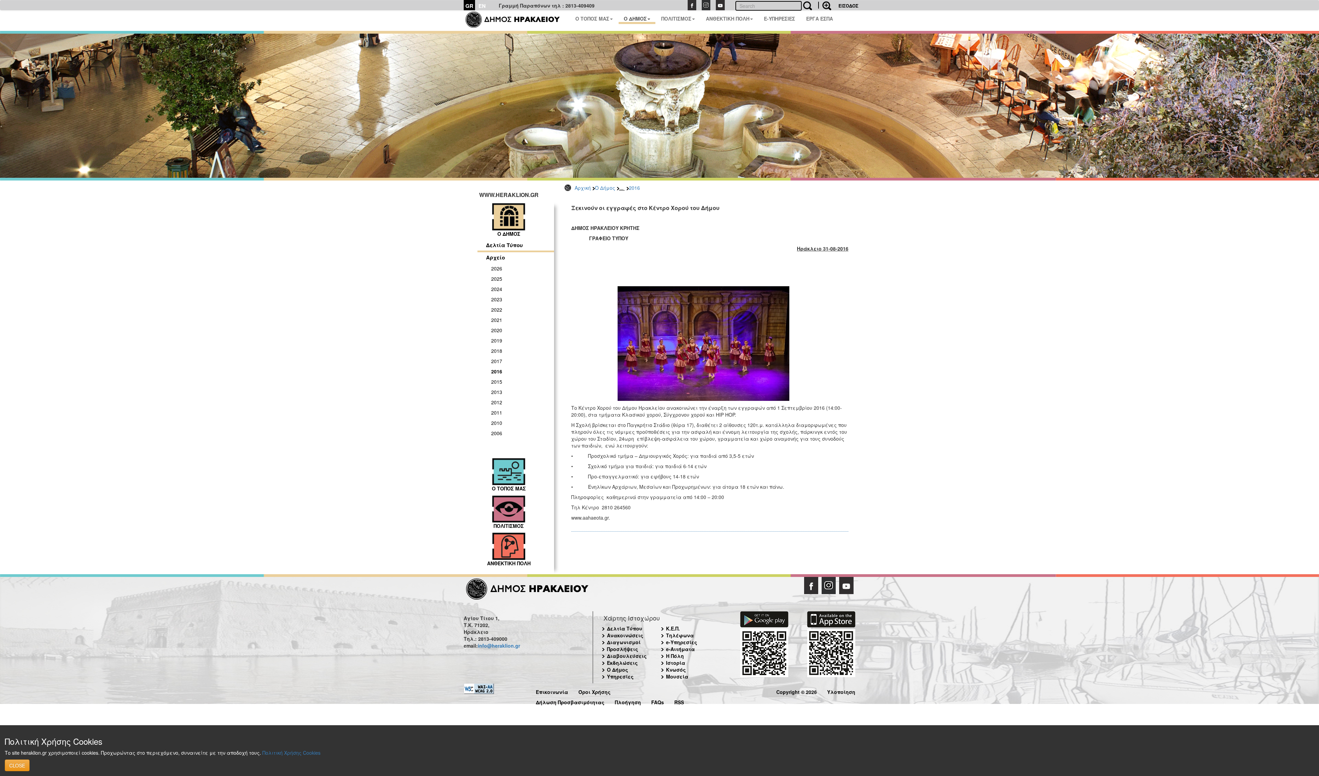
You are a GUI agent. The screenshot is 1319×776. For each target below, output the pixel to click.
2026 (496, 268)
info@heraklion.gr (499, 645)
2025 (496, 278)
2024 (496, 289)
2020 (496, 330)
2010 (496, 422)
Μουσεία (677, 676)
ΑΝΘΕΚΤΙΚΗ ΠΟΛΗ (727, 18)
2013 (496, 392)
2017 (496, 361)
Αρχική (583, 187)
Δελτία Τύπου (504, 245)
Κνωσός (676, 669)
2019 (496, 340)
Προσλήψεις (622, 649)
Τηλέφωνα (680, 635)
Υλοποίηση (841, 691)
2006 (496, 433)
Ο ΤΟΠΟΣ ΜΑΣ (592, 18)
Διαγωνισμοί (624, 642)
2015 (496, 381)
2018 (496, 350)
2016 (634, 187)
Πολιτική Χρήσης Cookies (291, 752)
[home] (517, 20)
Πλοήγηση (628, 701)
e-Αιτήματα (680, 649)
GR (469, 6)
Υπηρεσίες (620, 676)
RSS (679, 701)
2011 (496, 412)
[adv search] (824, 5)
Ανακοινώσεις (625, 635)
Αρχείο (495, 257)
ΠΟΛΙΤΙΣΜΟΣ (676, 18)
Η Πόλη (675, 655)
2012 (496, 402)
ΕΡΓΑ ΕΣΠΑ (819, 18)
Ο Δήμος (605, 187)
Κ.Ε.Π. (673, 628)
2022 (496, 309)
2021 (496, 319)
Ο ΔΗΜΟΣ (635, 18)
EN (482, 6)
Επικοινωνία (552, 691)
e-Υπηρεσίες (681, 642)
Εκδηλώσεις (622, 662)
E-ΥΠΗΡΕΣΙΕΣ (779, 18)
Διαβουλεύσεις (627, 655)
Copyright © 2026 (796, 691)
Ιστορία (675, 662)
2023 (496, 299)
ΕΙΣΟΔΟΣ (848, 5)
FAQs (657, 701)
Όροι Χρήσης (594, 691)
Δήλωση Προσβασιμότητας (570, 701)
